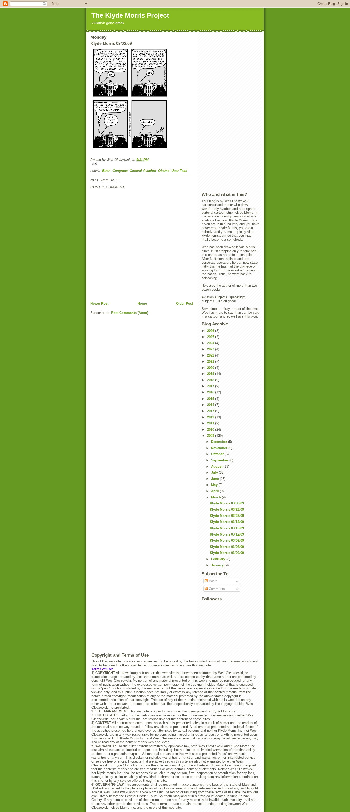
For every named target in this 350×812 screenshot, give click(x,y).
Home (142, 303)
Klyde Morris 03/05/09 (227, 547)
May (215, 485)
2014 (211, 405)
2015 (211, 399)
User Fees (179, 171)
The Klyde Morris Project (130, 15)
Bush (106, 171)
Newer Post (99, 303)
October (218, 454)
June (215, 479)
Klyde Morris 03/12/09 (227, 534)
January (218, 565)
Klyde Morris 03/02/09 (227, 553)
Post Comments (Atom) (129, 313)
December (219, 442)
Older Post (184, 303)
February (218, 559)
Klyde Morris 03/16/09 (227, 528)
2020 (211, 368)
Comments (216, 589)
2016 (211, 392)
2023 (211, 349)
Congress (120, 171)
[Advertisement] (231, 112)
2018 (211, 380)
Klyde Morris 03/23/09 (227, 516)
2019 (211, 374)
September (220, 460)
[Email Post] (141, 163)
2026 (211, 331)
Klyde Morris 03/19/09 (227, 522)
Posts (213, 581)
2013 (211, 411)
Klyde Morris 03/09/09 (227, 540)
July (215, 472)
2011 (211, 423)
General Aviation (143, 171)
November (219, 448)
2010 (211, 429)
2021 (211, 361)
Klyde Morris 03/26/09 (227, 509)
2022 (211, 355)
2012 (211, 417)
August (217, 466)
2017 (211, 386)
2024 (211, 343)
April (215, 491)
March (216, 497)
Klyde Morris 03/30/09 (227, 503)
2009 (211, 436)
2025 (211, 337)
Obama (163, 171)
